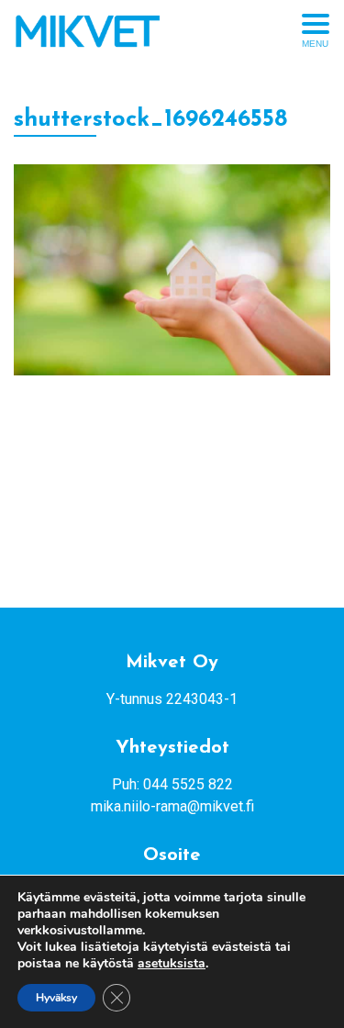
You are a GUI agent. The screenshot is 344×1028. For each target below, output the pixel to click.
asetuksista (171, 963)
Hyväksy (56, 997)
